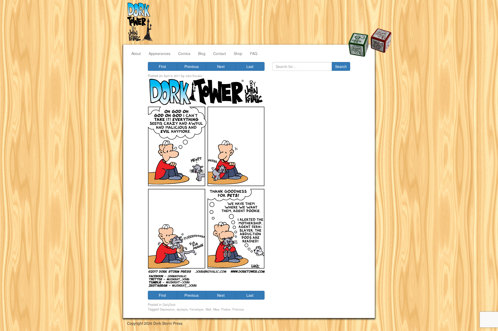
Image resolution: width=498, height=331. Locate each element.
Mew (216, 309)
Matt (208, 309)
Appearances (159, 53)
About (136, 53)
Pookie (225, 309)
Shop (238, 53)
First (162, 66)
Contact (219, 53)
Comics (184, 53)
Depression (167, 309)
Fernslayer (197, 309)
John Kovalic (193, 76)
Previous (191, 66)
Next (221, 66)
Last (249, 66)
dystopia (182, 309)
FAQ (253, 53)
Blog (201, 53)
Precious (238, 309)
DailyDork (169, 304)
